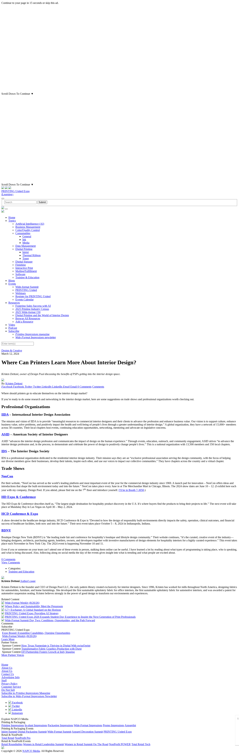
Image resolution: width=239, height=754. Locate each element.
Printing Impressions (12, 725)
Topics (12, 220)
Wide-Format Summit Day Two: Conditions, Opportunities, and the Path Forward (50, 620)
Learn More (8, 639)
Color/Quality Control (27, 230)
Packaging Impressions (60, 725)
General (26, 236)
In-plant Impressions (36, 725)
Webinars (20, 293)
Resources (14, 302)
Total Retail (7, 737)
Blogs (11, 280)
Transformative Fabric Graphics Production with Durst (51, 648)
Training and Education (21, 571)
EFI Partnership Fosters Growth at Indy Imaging (48, 651)
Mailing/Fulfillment (26, 271)
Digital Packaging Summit (32, 731)
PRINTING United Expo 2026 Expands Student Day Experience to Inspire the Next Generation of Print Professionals (70, 616)
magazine (32, 334)
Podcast (12, 327)
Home (11, 217)
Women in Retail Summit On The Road (86, 744)
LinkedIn (16, 709)
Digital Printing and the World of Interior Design (42, 315)
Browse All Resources (27, 318)
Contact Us (7, 674)
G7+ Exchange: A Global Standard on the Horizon (33, 609)
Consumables (22, 233)
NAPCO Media (31, 750)
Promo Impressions (113, 725)
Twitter (15, 706)
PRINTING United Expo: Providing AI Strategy (32, 613)
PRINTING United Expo (15, 191)
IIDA (5, 414)
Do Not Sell (8, 689)
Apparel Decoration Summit (87, 731)
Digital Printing (23, 249)
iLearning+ (7, 194)
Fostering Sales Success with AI (33, 305)
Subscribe (13, 331)
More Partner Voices (12, 655)
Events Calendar (24, 299)
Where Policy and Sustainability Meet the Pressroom (34, 606)
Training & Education (27, 277)
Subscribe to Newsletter (29, 696)
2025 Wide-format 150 (27, 312)
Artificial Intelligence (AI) (29, 223)
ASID (5, 434)
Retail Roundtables (11, 744)
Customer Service (11, 686)
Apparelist (130, 725)
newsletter (35, 337)
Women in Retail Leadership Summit (43, 744)
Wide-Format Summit (59, 731)
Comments (98, 386)
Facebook (17, 702)
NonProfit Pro (22, 737)
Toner (25, 258)
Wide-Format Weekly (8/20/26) (22, 602)
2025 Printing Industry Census (32, 308)
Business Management (27, 226)
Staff (4, 680)
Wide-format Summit (26, 286)
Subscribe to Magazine (25, 693)
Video (11, 324)
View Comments (10, 562)
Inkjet (25, 252)
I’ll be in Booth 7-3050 (131, 490)
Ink (24, 239)
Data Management (25, 245)
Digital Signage (24, 261)
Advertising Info (10, 677)
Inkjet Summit (9, 731)
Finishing (20, 264)
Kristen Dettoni (13, 383)
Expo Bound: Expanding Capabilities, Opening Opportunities (36, 632)
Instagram (17, 713)
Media (25, 242)
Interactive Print (24, 267)
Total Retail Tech (140, 744)
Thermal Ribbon (31, 255)
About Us (6, 667)
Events (12, 283)
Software (20, 274)
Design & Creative (11, 350)
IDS (4, 451)
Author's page (28, 581)
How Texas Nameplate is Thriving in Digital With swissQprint (55, 645)
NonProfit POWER (120, 744)
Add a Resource (24, 321)
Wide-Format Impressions (88, 725)
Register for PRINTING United (33, 296)
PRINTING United (26, 290)
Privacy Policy (9, 683)
